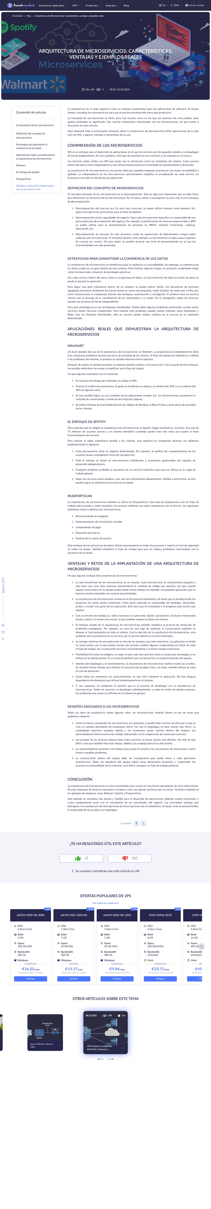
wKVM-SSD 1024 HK (74, 915)
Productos (92, 6)
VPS (74, 6)
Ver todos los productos (105, 903)
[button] (201, 946)
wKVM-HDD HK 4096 (30, 915)
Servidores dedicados (51, 6)
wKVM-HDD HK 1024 (117, 915)
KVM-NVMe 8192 (160, 915)
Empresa (111, 6)
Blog (126, 6)
